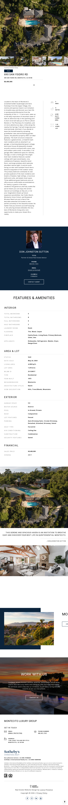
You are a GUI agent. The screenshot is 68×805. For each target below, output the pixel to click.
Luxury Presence (46, 790)
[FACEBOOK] (27, 798)
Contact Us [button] (34, 697)
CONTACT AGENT (34, 282)
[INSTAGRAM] (31, 798)
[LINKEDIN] (36, 798)
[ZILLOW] (40, 798)
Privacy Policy (41, 793)
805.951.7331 (34, 264)
